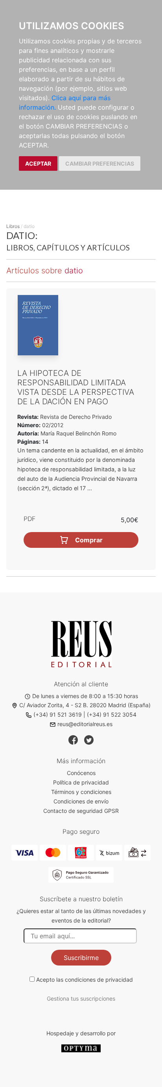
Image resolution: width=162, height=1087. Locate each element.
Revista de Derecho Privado (75, 416)
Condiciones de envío (81, 801)
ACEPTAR (38, 163)
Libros (13, 226)
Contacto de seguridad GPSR (81, 810)
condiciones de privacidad (99, 979)
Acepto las (84, 979)
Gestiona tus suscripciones (81, 998)
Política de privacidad (81, 782)
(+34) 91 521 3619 (57, 714)
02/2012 (51, 425)
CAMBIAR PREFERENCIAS (99, 163)
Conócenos (81, 772)
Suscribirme (81, 958)
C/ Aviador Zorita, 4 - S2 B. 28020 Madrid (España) (85, 705)
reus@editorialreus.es (84, 724)
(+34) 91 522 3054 (111, 714)
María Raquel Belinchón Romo (78, 433)
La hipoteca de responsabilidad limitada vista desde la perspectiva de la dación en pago (75, 387)
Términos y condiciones (81, 791)
